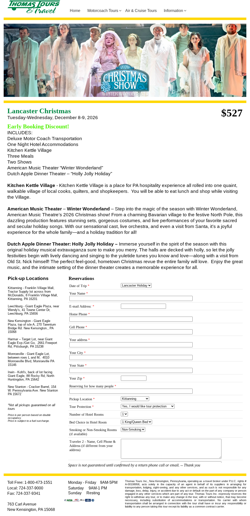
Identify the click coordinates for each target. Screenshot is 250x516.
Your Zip (77, 378)
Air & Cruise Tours (141, 11)
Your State (78, 365)
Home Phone (79, 314)
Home (75, 11)
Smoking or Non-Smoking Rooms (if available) (93, 432)
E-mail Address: (81, 306)
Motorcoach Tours (102, 11)
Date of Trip (79, 286)
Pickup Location (82, 399)
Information (173, 11)
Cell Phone (78, 327)
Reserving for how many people (92, 386)
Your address (79, 340)
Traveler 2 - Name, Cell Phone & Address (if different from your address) (92, 446)
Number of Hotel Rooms (86, 414)
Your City (77, 353)
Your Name (78, 293)
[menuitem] (76, 10)
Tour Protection (81, 407)
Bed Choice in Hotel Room (88, 422)
